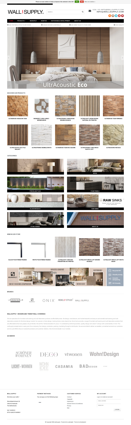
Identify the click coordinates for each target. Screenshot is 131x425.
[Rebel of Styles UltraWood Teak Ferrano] (113, 105)
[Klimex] (15, 300)
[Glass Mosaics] (35, 201)
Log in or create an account (105, 397)
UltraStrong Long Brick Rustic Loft (89, 148)
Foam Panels (95, 191)
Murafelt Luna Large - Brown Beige (42, 119)
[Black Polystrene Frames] (17, 247)
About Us (77, 21)
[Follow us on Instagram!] (113, 15)
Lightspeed (70, 422)
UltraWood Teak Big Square (65, 147)
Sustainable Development (60, 21)
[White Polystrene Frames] (41, 247)
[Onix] (49, 300)
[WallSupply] (82, 300)
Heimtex (44, 21)
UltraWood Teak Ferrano (113, 118)
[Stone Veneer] (35, 218)
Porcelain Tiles (35, 191)
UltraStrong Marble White (41, 147)
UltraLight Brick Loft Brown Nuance (89, 260)
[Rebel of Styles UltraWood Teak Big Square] (65, 134)
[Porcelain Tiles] (35, 183)
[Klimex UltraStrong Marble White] (41, 134)
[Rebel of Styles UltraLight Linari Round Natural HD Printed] (89, 105)
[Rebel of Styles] (65, 300)
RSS (68, 408)
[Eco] (65, 58)
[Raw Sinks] (95, 201)
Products (20, 21)
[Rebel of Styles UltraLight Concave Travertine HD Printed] (65, 247)
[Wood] (95, 165)
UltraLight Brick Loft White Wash (113, 260)
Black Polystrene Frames (17, 260)
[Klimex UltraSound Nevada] (113, 134)
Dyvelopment (83, 422)
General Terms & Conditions (75, 403)
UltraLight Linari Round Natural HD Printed (89, 119)
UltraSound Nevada (113, 147)
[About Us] (95, 218)
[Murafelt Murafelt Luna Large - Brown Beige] (41, 105)
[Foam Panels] (95, 183)
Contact (69, 397)
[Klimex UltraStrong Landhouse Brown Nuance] (65, 105)
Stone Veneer (35, 226)
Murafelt (33, 21)
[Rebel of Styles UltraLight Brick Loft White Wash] (113, 247)
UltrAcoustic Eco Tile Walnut (17, 148)
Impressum (70, 401)
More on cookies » (90, 1)
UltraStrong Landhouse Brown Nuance (65, 119)
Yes (77, 1)
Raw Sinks (94, 209)
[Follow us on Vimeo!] (116, 15)
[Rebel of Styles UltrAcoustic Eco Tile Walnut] (17, 134)
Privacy (69, 405)
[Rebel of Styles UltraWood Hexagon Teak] (17, 105)
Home (11, 21)
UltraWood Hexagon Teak (17, 118)
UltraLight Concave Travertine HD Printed (66, 260)
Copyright (69, 399)
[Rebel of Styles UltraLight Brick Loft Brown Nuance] (89, 247)
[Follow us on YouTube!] (119, 15)
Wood (95, 173)
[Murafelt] (35, 165)
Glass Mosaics (35, 209)
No (82, 1)
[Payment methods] (40, 402)
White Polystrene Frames (42, 260)
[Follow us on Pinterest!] (122, 15)
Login (117, 409)
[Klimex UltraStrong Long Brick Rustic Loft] (89, 134)
